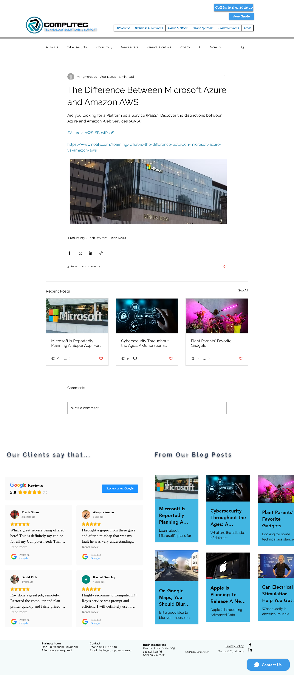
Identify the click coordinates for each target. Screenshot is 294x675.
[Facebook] (250, 644)
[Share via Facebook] (69, 253)
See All (243, 290)
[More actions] (224, 76)
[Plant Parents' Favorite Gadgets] (217, 316)
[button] (241, 16)
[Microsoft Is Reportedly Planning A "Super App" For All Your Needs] (77, 316)
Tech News (118, 238)
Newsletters (129, 47)
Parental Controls (159, 47)
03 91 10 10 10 (108, 647)
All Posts (52, 47)
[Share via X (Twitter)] (80, 253)
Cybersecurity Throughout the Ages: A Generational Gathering (145, 343)
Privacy (185, 47)
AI (200, 47)
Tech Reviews (97, 238)
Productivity (104, 47)
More (213, 47)
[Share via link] (101, 253)
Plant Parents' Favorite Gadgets (211, 343)
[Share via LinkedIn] (90, 253)
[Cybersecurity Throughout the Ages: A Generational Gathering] (147, 316)
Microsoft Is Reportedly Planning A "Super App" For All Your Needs (75, 343)
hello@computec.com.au (115, 650)
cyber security (77, 47)
